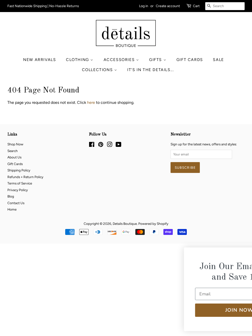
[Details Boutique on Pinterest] (100, 145)
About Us (14, 157)
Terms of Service (19, 183)
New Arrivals (39, 59)
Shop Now (15, 144)
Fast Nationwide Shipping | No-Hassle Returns (43, 6)
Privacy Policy (17, 190)
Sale (218, 59)
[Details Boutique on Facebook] (91, 145)
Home (11, 209)
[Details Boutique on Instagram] (109, 145)
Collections (98, 69)
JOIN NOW (207, 310)
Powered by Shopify (153, 224)
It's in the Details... (150, 69)
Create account (168, 6)
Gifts (156, 59)
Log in (143, 6)
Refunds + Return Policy (25, 177)
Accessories (120, 59)
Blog (10, 196)
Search (12, 151)
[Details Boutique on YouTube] (118, 145)
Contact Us (15, 203)
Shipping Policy (18, 170)
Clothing (78, 59)
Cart (196, 6)
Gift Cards (189, 59)
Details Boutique (125, 224)
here (91, 102)
